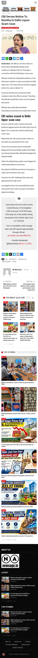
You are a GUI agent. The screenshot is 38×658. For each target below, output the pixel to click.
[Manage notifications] (3, 654)
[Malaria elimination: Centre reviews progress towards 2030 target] (10, 306)
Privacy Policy (25, 645)
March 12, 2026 (25, 244)
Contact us (18, 642)
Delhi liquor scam (22, 259)
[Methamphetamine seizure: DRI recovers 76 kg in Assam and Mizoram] (27, 306)
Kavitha (14, 261)
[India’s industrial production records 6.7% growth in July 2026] (19, 521)
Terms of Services (18, 648)
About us (7, 642)
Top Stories (15, 27)
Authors (27, 642)
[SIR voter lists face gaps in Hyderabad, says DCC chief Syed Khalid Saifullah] (27, 327)
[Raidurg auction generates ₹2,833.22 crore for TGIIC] (19, 492)
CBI (6, 259)
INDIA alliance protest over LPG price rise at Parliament (10, 286)
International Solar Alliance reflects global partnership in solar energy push (28, 287)
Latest (3, 27)
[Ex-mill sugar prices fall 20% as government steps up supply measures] (10, 327)
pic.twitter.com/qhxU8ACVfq (19, 236)
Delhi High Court (13, 259)
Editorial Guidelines (11, 645)
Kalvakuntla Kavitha (6, 261)
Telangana (8, 27)
